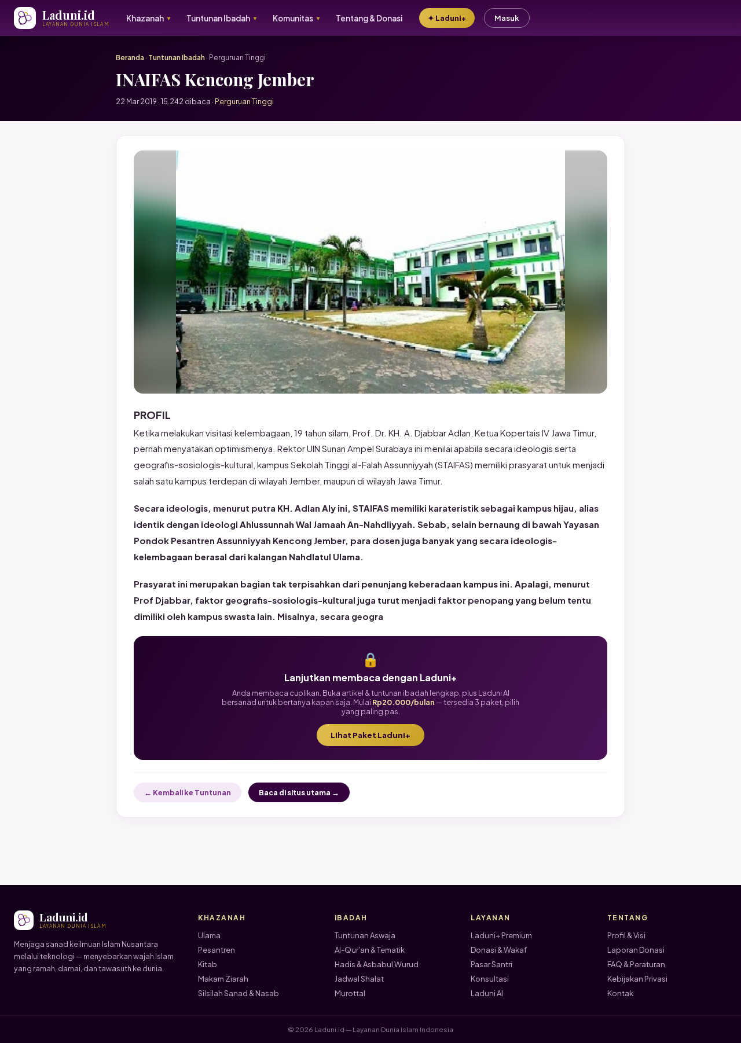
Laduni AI (487, 993)
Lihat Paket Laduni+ (370, 735)
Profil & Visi (626, 935)
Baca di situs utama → (299, 792)
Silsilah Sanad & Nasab (238, 993)
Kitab (207, 964)
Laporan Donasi (636, 949)
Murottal (350, 993)
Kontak (620, 993)
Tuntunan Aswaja (365, 935)
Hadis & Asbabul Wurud (377, 964)
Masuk (506, 18)
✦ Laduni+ (447, 18)
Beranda (130, 57)
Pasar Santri (491, 964)
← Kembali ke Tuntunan (187, 792)
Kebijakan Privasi (637, 978)
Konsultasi (490, 978)
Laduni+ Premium (501, 935)
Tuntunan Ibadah (176, 57)
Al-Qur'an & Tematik (370, 949)
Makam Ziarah (223, 978)
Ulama (209, 935)
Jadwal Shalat (359, 978)
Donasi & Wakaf (499, 949)
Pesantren (216, 949)
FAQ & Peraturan (636, 964)
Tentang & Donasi (369, 18)
